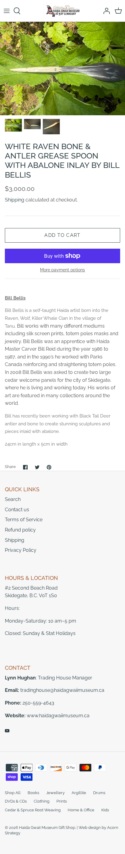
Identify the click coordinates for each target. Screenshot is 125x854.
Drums (99, 792)
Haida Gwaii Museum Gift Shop (47, 827)
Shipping (14, 200)
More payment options (62, 269)
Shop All (13, 792)
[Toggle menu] (6, 11)
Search (13, 499)
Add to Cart (62, 235)
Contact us (17, 509)
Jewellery (55, 792)
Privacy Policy (20, 550)
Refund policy (20, 530)
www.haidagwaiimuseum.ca (58, 715)
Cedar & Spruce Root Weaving (33, 810)
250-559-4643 (38, 703)
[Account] (105, 11)
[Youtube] (7, 730)
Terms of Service (23, 519)
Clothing (41, 801)
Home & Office (81, 810)
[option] (62, 68)
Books (33, 792)
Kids (105, 810)
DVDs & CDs (16, 801)
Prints (61, 801)
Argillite (79, 792)
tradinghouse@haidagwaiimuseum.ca (62, 690)
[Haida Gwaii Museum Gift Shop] (63, 10)
